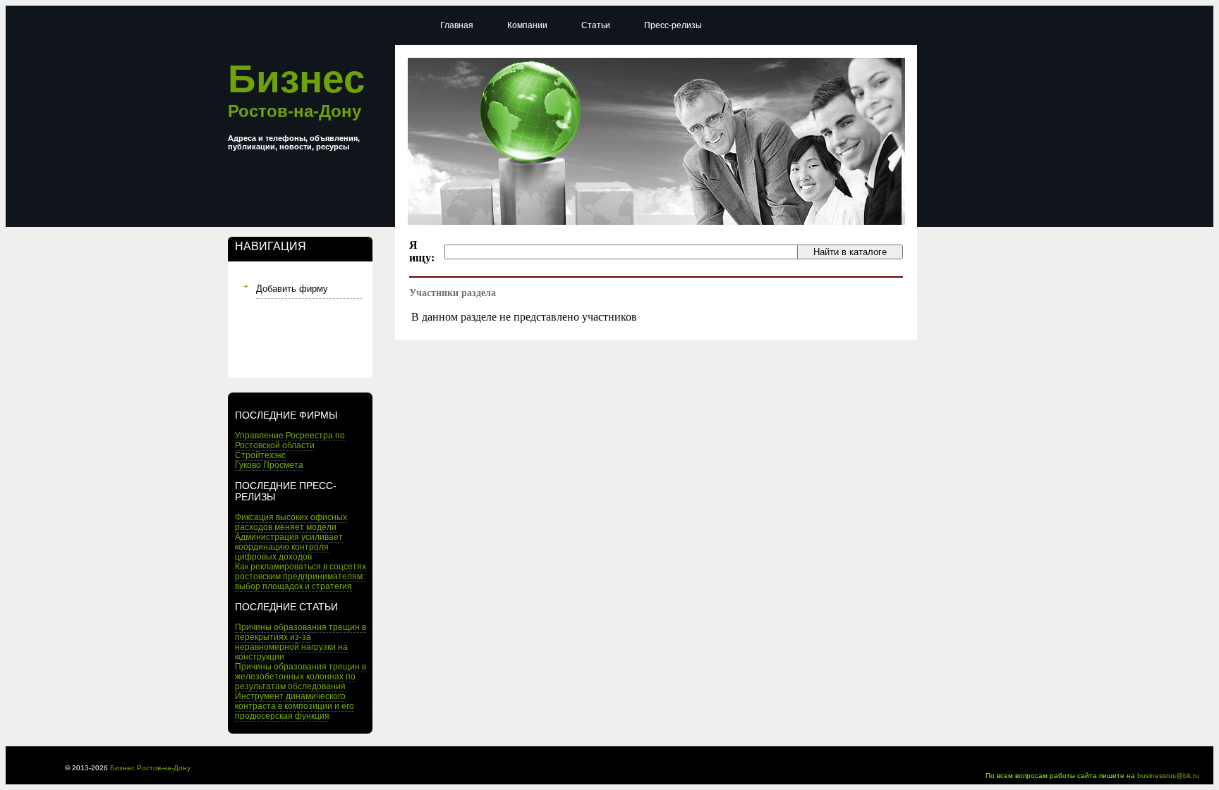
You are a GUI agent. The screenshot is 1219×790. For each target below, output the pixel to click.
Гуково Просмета (269, 465)
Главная (456, 25)
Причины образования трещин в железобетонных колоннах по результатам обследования (300, 676)
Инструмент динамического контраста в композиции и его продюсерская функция (294, 706)
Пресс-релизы (673, 25)
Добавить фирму (292, 288)
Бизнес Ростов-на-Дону (150, 768)
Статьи (595, 25)
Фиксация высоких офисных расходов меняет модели (291, 522)
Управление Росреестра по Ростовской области (290, 440)
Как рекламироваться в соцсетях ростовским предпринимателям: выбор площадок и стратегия (300, 576)
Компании (527, 25)
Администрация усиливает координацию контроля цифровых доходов (289, 547)
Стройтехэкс (260, 455)
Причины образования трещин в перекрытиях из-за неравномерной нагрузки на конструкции (300, 642)
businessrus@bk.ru (1168, 775)
